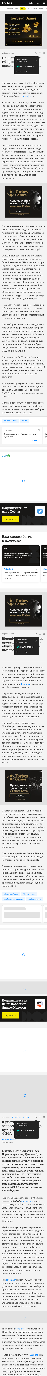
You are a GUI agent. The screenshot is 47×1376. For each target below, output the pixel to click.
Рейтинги (32, 8)
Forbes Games (15, 8)
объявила (33, 1367)
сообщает (11, 1292)
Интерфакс (27, 96)
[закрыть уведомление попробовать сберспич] (36, 60)
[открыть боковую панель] (38, 3)
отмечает (19, 1341)
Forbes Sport (8, 569)
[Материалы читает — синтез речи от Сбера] (36, 53)
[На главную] (7, 3)
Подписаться (10, 519)
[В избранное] (44, 53)
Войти (31, 3)
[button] (44, 3)
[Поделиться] (40, 53)
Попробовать (21, 71)
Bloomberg (25, 683)
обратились (27, 1213)
